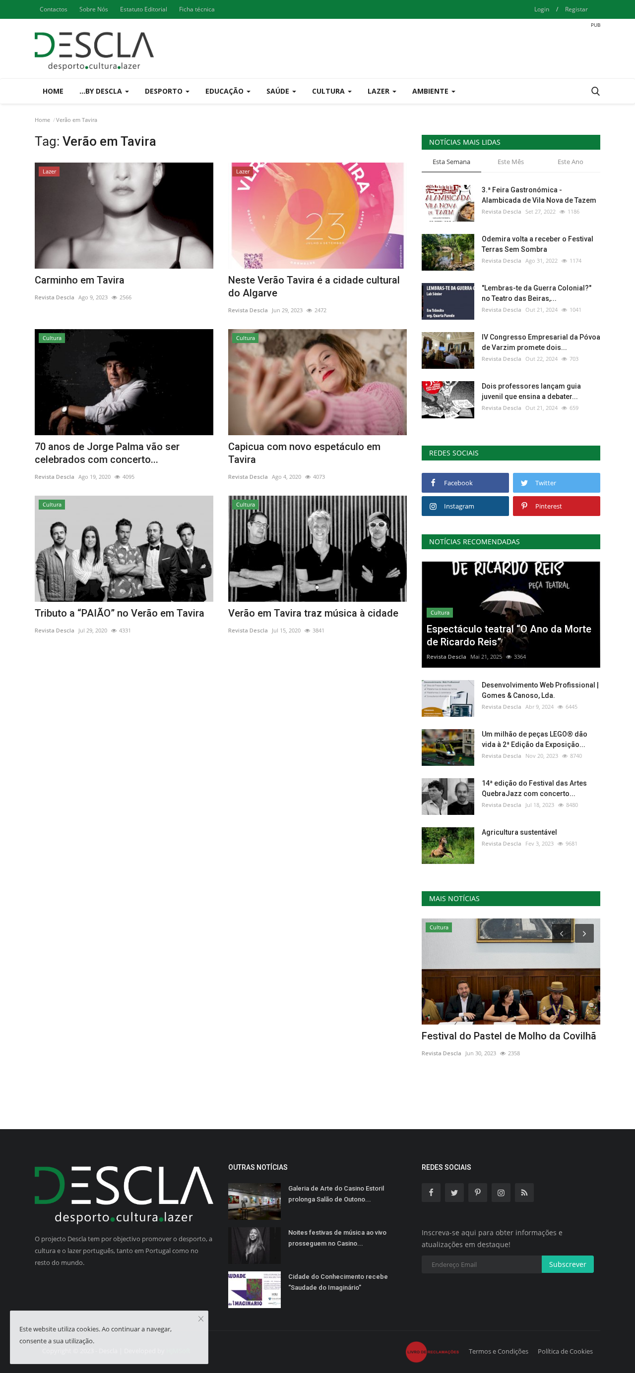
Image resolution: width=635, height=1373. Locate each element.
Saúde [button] (278, 91)
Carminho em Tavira (80, 280)
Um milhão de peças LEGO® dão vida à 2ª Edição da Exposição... (534, 739)
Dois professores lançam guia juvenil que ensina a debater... (531, 391)
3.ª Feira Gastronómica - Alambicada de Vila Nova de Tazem (539, 195)
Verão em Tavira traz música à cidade (313, 613)
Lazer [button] (379, 91)
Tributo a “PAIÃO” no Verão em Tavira (119, 613)
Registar (576, 9)
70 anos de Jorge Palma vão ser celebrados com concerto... (107, 453)
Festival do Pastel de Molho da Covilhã (509, 1036)
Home (53, 91)
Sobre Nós (93, 9)
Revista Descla (54, 297)
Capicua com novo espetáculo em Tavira (304, 453)
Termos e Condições (498, 1351)
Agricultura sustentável (519, 832)
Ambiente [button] (431, 91)
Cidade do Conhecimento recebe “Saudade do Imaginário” (338, 1282)
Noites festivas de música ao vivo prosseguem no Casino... (337, 1238)
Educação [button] (225, 91)
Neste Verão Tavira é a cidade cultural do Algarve (314, 286)
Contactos (53, 9)
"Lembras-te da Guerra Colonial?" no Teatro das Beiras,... (536, 293)
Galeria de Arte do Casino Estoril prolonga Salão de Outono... (336, 1194)
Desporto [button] (165, 91)
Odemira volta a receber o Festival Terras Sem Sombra (537, 244)
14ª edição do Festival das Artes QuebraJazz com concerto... (534, 788)
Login (541, 9)
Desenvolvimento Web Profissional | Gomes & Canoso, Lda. (540, 690)
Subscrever (567, 1264)
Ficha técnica (197, 9)
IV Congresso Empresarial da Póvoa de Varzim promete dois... (541, 342)
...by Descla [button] (101, 91)
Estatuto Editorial (143, 9)
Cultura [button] (329, 91)
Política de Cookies (565, 1351)
